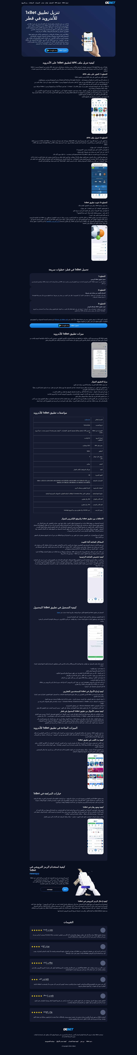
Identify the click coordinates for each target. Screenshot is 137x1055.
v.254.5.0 (87, 419)
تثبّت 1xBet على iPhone (61, 319)
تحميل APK (58, 2)
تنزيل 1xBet (65, 2)
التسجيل (51, 2)
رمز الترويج (25, 2)
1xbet (58, 612)
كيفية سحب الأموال (61, 1041)
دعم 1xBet (89, 1041)
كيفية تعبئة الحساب (73, 1041)
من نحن (82, 1041)
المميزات (37, 2)
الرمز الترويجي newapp (52, 221)
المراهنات (31, 2)
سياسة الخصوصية (49, 1041)
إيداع (47, 2)
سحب (42, 2)
